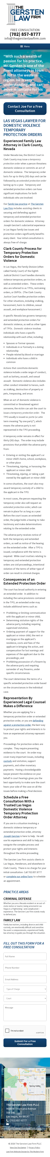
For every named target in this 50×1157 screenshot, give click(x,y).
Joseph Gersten (11, 836)
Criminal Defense (17, 898)
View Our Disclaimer (18, 1147)
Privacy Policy (34, 1147)
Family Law (11, 920)
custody (7, 761)
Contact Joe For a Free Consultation (25, 108)
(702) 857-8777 (25, 34)
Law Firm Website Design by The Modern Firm (25, 1151)
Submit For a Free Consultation (25, 1043)
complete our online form (19, 876)
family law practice (17, 203)
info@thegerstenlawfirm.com (25, 38)
